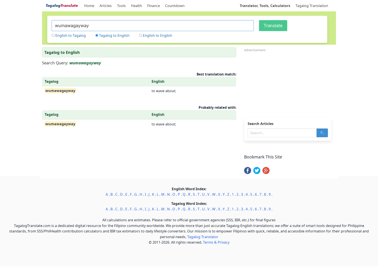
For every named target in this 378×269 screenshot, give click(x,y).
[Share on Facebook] (247, 172)
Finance (153, 5)
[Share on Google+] (266, 172)
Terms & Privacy (216, 242)
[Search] (322, 132)
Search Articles (260, 123)
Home (89, 5)
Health (136, 5)
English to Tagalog (70, 35)
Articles (106, 5)
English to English (157, 35)
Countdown (175, 5)
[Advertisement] (290, 83)
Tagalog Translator (202, 236)
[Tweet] (256, 172)
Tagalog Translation (312, 5)
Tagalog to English (114, 35)
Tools (121, 5)
